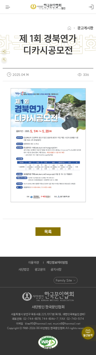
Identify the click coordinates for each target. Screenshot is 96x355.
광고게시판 (85, 28)
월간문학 (88, 335)
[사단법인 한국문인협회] (47, 7)
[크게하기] (4, 60)
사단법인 (23, 269)
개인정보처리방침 (57, 262)
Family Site (64, 280)
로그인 (91, 7)
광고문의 (40, 269)
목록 (48, 231)
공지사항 (56, 269)
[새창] (48, 343)
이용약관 (33, 262)
